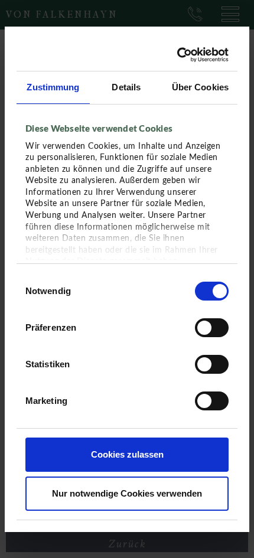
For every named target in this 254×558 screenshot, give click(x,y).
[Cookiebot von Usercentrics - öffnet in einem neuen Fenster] (177, 55)
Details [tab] (126, 87)
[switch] (212, 327)
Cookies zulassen (127, 454)
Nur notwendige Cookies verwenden (127, 493)
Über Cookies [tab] (200, 87)
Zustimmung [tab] (53, 87)
